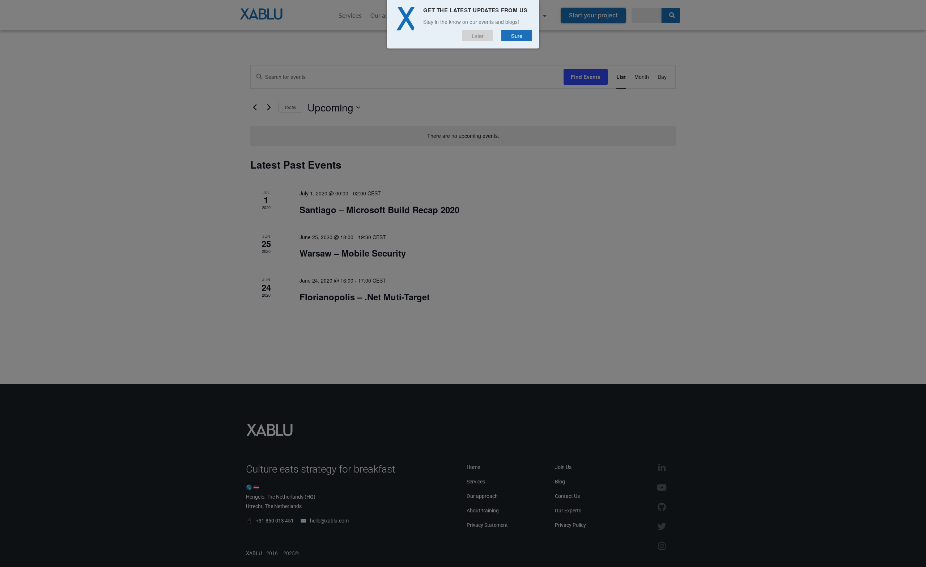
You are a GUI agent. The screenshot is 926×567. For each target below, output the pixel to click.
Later (478, 35)
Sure (516, 35)
